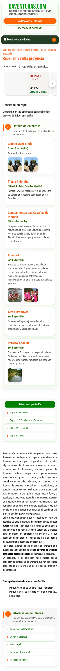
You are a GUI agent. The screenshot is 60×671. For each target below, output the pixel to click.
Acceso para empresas (30, 28)
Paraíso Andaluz (19, 343)
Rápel (43, 49)
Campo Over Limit (20, 144)
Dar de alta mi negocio (30, 20)
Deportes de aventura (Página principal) (21, 49)
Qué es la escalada (18, 636)
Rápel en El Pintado (19, 428)
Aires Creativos (18, 312)
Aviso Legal (15, 644)
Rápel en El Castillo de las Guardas (26, 420)
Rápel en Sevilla (17, 435)
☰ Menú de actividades (17, 39)
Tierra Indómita (18, 182)
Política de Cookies (19, 659)
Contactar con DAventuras (22, 629)
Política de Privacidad (20, 652)
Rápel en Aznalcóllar (19, 412)
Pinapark (14, 255)
